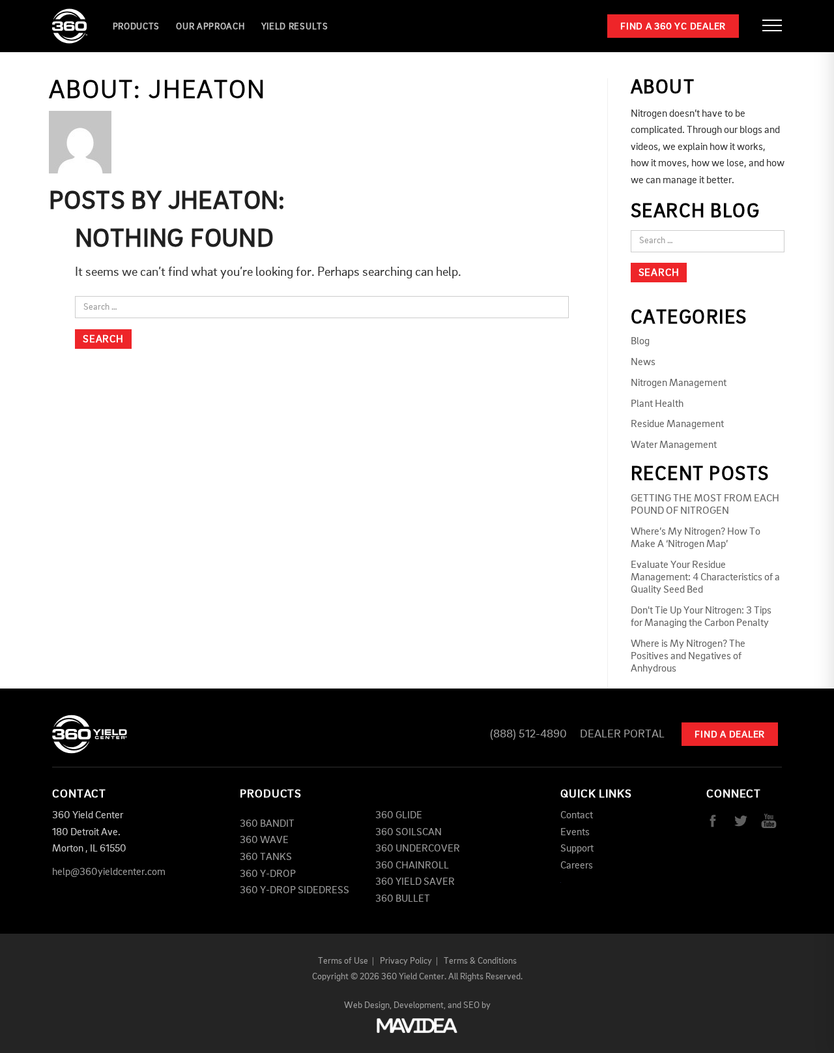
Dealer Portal (622, 734)
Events (575, 832)
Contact (576, 815)
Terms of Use (343, 961)
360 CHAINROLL (412, 866)
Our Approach (210, 26)
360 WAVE (264, 840)
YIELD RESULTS (294, 26)
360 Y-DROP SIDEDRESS (294, 890)
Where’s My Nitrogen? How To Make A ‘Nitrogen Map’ (695, 538)
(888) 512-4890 (528, 734)
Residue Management (677, 424)
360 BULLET (402, 899)
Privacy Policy (406, 961)
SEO (471, 1005)
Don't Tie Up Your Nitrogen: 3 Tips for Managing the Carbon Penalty (701, 617)
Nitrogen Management (678, 383)
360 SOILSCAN (408, 832)
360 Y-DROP (268, 874)
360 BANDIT (267, 824)
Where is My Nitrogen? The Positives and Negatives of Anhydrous (688, 656)
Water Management (674, 445)
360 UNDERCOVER (417, 849)
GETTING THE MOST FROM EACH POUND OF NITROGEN (705, 505)
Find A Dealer (730, 735)
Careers (576, 866)
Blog (640, 341)
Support (577, 849)
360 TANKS (266, 857)
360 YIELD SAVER (415, 882)
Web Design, (368, 1005)
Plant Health (657, 404)
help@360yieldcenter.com (108, 872)
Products (136, 26)
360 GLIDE (398, 815)
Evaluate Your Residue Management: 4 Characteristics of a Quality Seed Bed (705, 577)
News (643, 362)
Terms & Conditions (480, 961)
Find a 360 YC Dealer (673, 27)
